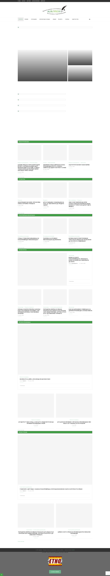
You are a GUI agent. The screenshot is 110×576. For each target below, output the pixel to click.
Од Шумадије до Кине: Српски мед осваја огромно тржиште (29, 203)
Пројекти (60, 19)
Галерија (67, 19)
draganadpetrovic (74, 263)
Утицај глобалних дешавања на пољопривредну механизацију (28, 239)
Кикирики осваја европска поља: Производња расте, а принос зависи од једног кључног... (80, 76)
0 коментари (28, 79)
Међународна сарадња (44, 19)
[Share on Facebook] (54, 172)
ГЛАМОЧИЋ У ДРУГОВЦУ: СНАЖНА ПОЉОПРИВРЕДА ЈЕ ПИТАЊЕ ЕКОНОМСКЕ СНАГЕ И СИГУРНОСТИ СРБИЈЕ (40, 77)
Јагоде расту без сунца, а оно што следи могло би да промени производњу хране (36, 422)
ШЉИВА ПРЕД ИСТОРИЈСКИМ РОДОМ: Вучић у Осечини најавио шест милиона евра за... (79, 60)
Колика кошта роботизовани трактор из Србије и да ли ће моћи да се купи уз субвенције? (80, 240)
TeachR (73, 549)
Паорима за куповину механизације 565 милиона (52, 239)
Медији (54, 19)
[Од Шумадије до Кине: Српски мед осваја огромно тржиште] (29, 190)
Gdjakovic (24, 380)
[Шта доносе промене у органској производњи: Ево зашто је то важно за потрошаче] (74, 406)
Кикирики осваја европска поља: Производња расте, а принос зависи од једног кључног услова (54, 166)
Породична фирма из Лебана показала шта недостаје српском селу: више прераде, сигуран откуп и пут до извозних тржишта (54, 311)
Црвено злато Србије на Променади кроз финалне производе (74, 532)
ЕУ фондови (34, 19)
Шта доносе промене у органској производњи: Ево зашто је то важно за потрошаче (74, 422)
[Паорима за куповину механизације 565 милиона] (55, 226)
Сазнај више (55, 571)
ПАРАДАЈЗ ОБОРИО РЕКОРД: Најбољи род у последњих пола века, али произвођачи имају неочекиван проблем (29, 311)
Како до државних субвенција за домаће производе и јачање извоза (80, 310)
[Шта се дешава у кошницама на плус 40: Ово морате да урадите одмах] (55, 190)
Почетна (21, 19)
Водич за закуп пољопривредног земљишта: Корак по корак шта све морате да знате (79, 259)
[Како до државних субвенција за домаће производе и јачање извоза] (80, 297)
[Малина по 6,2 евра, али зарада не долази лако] (55, 350)
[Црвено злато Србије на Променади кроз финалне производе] (74, 516)
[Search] (91, 19)
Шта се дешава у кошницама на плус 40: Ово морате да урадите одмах (53, 204)
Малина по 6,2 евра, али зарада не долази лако (35, 379)
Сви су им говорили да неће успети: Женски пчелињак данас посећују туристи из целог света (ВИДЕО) (80, 204)
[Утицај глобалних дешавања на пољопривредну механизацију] (29, 226)
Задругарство (75, 19)
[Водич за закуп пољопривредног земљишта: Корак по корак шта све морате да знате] (42, 269)
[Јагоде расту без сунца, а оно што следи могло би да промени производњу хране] (36, 406)
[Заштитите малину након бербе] (80, 152)
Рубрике (26, 19)
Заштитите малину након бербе (79, 164)
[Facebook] (85, 19)
